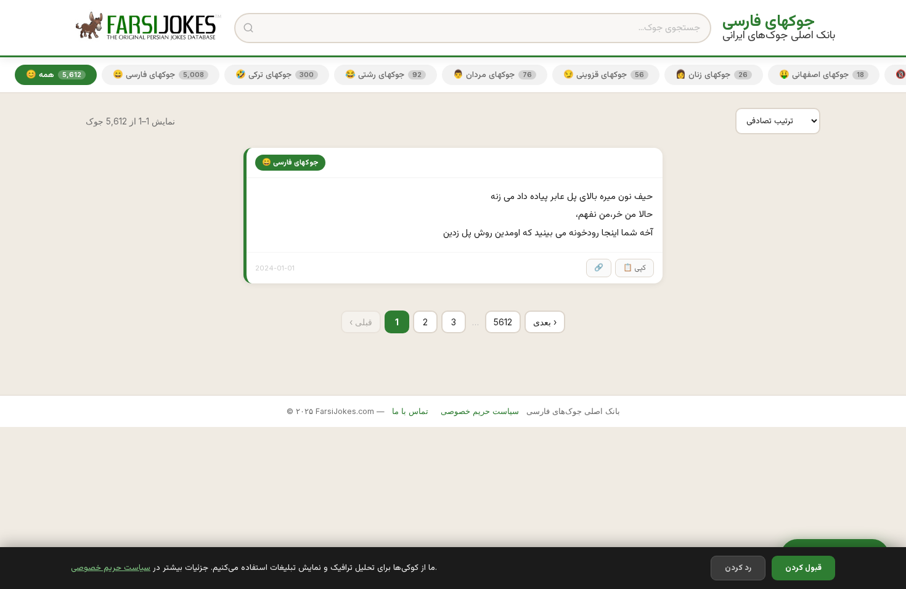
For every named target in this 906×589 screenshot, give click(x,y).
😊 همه (53, 74)
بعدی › (545, 322)
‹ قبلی (360, 322)
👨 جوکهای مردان (492, 74)
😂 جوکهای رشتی (383, 74)
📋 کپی (634, 268)
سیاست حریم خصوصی (110, 567)
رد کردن (738, 568)
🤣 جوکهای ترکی (274, 74)
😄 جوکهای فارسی (158, 74)
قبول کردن (803, 568)
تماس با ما (410, 411)
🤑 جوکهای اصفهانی (821, 74)
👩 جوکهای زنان (711, 74)
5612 (503, 322)
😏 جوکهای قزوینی (603, 74)
